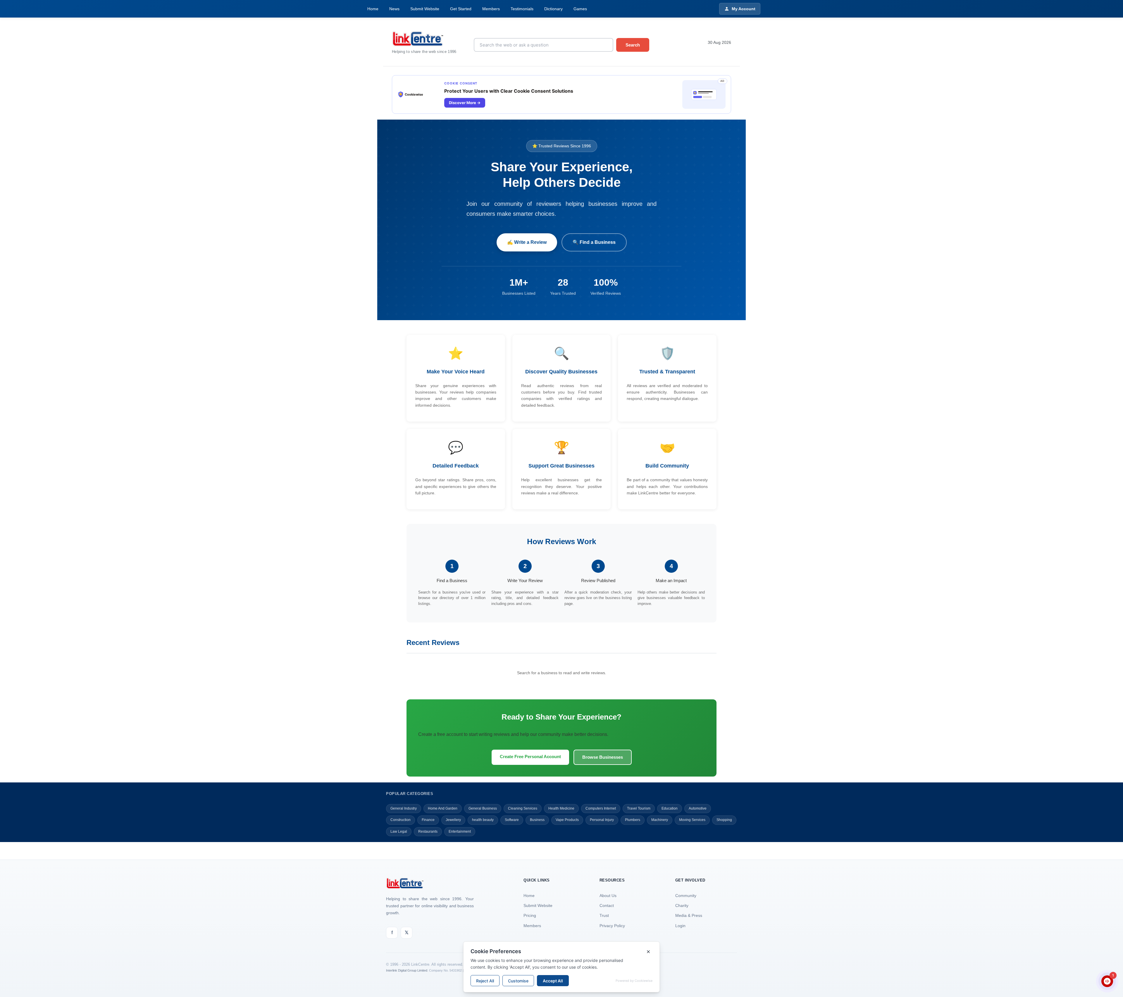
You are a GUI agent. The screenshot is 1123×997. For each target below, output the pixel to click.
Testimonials (522, 8)
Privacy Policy (612, 925)
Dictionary (553, 8)
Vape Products (567, 820)
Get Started (460, 8)
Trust (604, 915)
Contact (607, 905)
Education (670, 808)
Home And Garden (442, 808)
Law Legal (398, 831)
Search (633, 44)
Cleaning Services (522, 808)
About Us (608, 895)
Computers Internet (600, 808)
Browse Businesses (602, 757)
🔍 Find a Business (594, 242)
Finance (428, 820)
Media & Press (688, 915)
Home (372, 8)
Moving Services (692, 820)
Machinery (659, 820)
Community (685, 895)
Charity (681, 905)
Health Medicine (561, 808)
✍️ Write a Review (527, 242)
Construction (400, 820)
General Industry (403, 808)
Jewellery (453, 820)
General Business (483, 808)
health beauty (483, 820)
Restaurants (428, 831)
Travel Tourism (638, 808)
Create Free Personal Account (530, 756)
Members (491, 8)
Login (680, 925)
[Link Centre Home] (428, 39)
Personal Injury (602, 820)
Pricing (529, 915)
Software (512, 820)
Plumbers (632, 820)
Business (537, 820)
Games (580, 8)
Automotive (698, 808)
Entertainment (460, 831)
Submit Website (424, 8)
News (394, 8)
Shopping (724, 820)
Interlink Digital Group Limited (406, 970)
